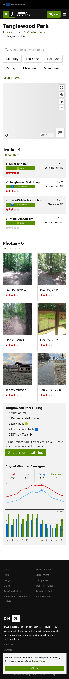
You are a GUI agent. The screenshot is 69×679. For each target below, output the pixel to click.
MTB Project (42, 574)
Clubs (7, 585)
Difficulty (12, 59)
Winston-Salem (36, 32)
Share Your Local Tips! (26, 452)
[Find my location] (61, 94)
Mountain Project (44, 569)
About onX (9, 644)
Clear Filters (11, 78)
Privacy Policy (38, 661)
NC (15, 32)
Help (6, 574)
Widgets (8, 580)
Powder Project (44, 591)
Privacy (51, 674)
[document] (34, 663)
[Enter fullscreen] (61, 87)
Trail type (53, 59)
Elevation (29, 68)
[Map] (34, 111)
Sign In (53, 14)
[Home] (18, 14)
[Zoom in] (61, 101)
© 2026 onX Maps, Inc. (25, 674)
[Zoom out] (61, 107)
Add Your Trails (11, 154)
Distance (32, 59)
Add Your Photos (11, 248)
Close (34, 668)
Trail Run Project (44, 585)
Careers (8, 649)
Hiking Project (43, 580)
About (7, 569)
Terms (42, 674)
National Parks (43, 596)
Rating (10, 68)
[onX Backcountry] (14, 5)
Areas (6, 32)
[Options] (60, 132)
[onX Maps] (12, 621)
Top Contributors (12, 591)
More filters (52, 68)
